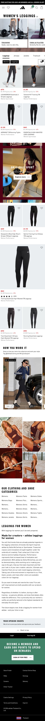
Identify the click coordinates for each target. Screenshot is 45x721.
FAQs (5, 676)
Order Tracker (8, 687)
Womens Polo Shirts (21, 501)
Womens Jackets (8, 517)
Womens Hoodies (8, 513)
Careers (6, 681)
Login (12, 635)
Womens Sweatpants (35, 505)
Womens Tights (36, 513)
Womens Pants (21, 496)
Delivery (25, 681)
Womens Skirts (21, 517)
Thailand (25, 718)
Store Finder (8, 670)
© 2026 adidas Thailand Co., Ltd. (12, 709)
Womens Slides (36, 496)
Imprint (25, 703)
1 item (8, 406)
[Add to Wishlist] (19, 69)
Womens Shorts (22, 513)
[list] (22, 56)
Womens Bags (7, 500)
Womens (5, 496)
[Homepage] (22, 8)
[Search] (36, 7)
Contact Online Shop (29, 670)
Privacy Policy (27, 697)
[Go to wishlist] (8, 7)
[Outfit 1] (22, 383)
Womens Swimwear (34, 509)
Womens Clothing (5, 505)
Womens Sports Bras (36, 501)
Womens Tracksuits (34, 517)
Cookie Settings (9, 697)
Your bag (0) (31, 635)
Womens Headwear (5, 509)
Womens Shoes (21, 509)
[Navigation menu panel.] (3, 7)
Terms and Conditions (11, 703)
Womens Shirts (21, 505)
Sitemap (25, 676)
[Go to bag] (41, 7)
